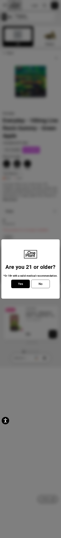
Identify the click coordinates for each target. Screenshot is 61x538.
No (41, 284)
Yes (20, 284)
